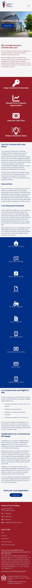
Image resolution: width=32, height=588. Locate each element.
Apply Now (7, 25)
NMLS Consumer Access (8, 544)
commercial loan (8, 448)
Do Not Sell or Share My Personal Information (13, 571)
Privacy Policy (5, 538)
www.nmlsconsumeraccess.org (10, 552)
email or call (8, 424)
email (27, 478)
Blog (2, 532)
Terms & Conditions (6, 541)
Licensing (3, 535)
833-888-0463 (7, 516)
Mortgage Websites (13, 581)
